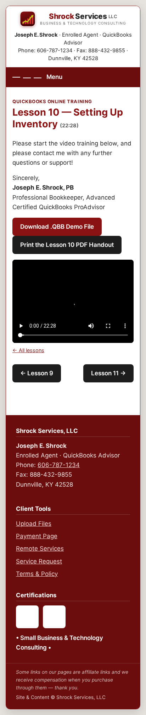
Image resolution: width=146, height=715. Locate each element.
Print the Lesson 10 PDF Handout (67, 244)
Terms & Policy (37, 573)
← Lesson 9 (36, 373)
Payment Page (36, 536)
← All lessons (28, 350)
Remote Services (40, 548)
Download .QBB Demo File (57, 226)
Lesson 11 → (108, 373)
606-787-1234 (59, 464)
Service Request (39, 561)
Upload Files (33, 523)
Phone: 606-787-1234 (45, 50)
